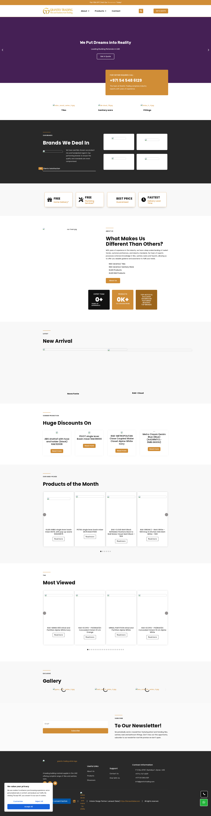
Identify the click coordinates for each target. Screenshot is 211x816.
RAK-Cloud (138, 393)
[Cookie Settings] (57, 801)
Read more (57, 451)
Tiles (63, 110)
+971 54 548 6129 (126, 80)
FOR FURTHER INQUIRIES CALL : (122, 75)
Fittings (147, 110)
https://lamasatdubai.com (130, 801)
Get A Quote (105, 56)
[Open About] (89, 11)
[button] (141, 11)
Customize (18, 801)
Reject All (39, 801)
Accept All (28, 806)
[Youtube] (55, 783)
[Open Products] (106, 11)
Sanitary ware (105, 110)
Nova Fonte (73, 393)
